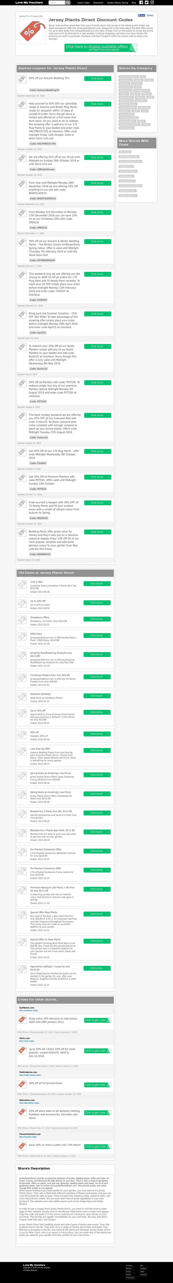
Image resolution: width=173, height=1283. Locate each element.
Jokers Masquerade (129, 157)
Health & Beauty (128, 104)
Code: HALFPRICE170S (43, 143)
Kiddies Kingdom (128, 195)
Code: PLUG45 (38, 463)
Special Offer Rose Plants (43, 912)
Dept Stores (125, 87)
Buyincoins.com (127, 191)
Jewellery (124, 111)
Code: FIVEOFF (38, 300)
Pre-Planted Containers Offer (45, 849)
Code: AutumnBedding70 (44, 90)
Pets (145, 111)
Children (137, 83)
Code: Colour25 (39, 437)
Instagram (143, 1274)
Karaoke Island (127, 181)
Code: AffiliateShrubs (42, 169)
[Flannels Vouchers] (22, 1146)
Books (149, 80)
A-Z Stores (129, 1265)
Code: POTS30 (38, 401)
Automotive (125, 80)
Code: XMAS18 (38, 227)
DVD (138, 87)
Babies (139, 80)
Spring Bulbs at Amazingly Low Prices (50, 773)
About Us (129, 1268)
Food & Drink (126, 97)
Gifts (150, 97)
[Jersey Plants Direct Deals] (22, 79)
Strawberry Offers (40, 617)
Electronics (125, 90)
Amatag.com (126, 166)
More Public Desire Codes (30, 1075)
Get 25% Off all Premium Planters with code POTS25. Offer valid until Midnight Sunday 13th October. (52, 480)
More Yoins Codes (26, 1041)
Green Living (126, 101)
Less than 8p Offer (40, 748)
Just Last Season (128, 171)
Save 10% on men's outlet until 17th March (55, 1144)
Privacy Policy (130, 1277)
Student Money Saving (117, 3)
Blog (134, 3)
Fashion (123, 94)
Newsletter (98, 3)
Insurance (144, 107)
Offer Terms (22, 1032)
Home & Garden (127, 107)
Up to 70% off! (38, 710)
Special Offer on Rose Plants (45, 939)
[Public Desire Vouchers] (22, 1084)
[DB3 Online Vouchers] (22, 1112)
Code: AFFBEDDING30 (42, 260)
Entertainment (141, 90)
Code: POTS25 (38, 489)
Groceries (140, 101)
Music (135, 111)
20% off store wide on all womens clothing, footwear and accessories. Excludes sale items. (55, 1114)
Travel (146, 124)
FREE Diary (36, 633)
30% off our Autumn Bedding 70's (49, 78)
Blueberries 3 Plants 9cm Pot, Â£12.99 (51, 811)
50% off (34, 732)
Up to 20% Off (37, 601)
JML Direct (125, 152)
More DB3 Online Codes (29, 1103)
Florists (146, 94)
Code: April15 (38, 332)
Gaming (140, 97)
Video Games (126, 128)
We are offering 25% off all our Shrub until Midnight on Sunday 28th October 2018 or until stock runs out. (54, 160)
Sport (141, 121)
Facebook (143, 1268)
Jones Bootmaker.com (130, 161)
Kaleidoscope (126, 176)
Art (142, 77)
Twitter (142, 1271)
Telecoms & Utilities (129, 124)
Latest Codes (83, 3)
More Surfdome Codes (28, 1010)
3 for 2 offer (36, 582)
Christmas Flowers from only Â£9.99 (50, 675)
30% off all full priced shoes (45, 1083)
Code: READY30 (39, 518)
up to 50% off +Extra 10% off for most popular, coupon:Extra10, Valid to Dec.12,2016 (52, 1052)
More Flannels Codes (28, 1137)
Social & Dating (127, 121)
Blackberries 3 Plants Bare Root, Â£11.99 (52, 830)
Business (124, 83)
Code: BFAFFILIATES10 (43, 198)
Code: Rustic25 (38, 368)
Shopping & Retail (128, 118)
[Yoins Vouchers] (22, 1050)
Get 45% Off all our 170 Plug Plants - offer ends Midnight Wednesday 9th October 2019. (54, 454)
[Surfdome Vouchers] (22, 1020)
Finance (135, 94)
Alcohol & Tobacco (128, 77)
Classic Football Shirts (130, 186)
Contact (128, 1271)
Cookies (128, 1274)
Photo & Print (126, 114)
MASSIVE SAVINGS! (40, 694)
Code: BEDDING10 (40, 554)
